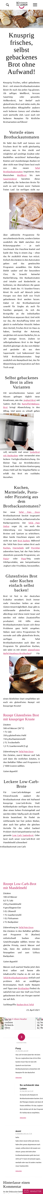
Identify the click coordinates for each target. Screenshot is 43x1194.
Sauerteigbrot (10, 179)
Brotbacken (23, 988)
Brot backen (24, 540)
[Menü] (35, 5)
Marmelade (18, 548)
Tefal (31, 1004)
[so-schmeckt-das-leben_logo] (17, 5)
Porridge (35, 548)
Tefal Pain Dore (29, 512)
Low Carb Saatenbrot (22, 835)
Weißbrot (22, 175)
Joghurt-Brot (29, 400)
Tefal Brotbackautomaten (15, 977)
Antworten (19, 1077)
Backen (20, 1004)
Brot (26, 1004)
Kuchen (6, 548)
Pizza (23, 558)
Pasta (5, 558)
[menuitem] (35, 5)
